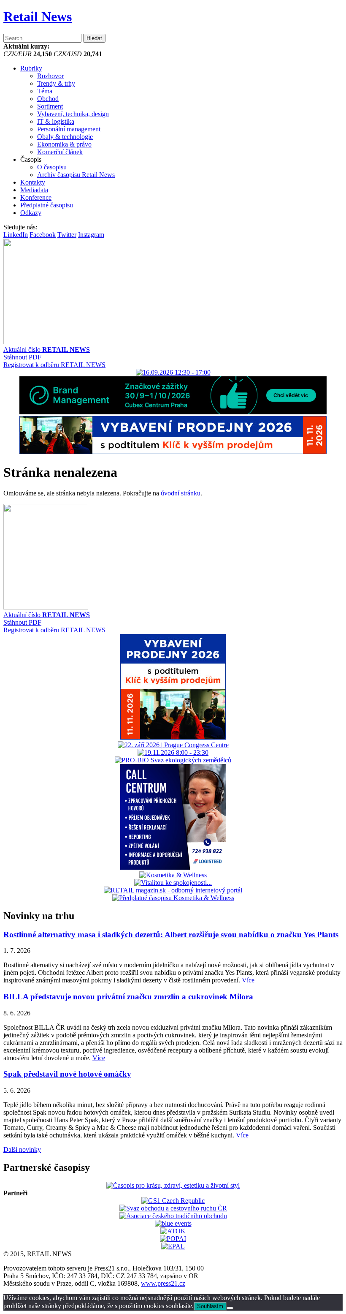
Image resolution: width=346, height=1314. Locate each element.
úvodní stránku (180, 493)
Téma (44, 91)
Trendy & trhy (56, 83)
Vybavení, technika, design (73, 113)
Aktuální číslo (46, 349)
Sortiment (50, 106)
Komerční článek (60, 151)
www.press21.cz (163, 1283)
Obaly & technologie (65, 136)
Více (248, 980)
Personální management (68, 129)
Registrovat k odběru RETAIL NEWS (54, 364)
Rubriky (31, 68)
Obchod (48, 98)
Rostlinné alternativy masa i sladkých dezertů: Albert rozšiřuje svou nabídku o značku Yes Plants (170, 934)
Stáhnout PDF (22, 357)
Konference (35, 197)
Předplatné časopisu (46, 205)
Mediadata (34, 189)
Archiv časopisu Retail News (76, 174)
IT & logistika (55, 121)
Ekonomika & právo (64, 144)
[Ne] (230, 1308)
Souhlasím (210, 1306)
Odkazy (30, 212)
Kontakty (32, 182)
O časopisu (52, 167)
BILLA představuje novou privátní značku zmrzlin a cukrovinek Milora (128, 996)
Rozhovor (50, 75)
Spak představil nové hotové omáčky (67, 1073)
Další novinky (22, 1149)
